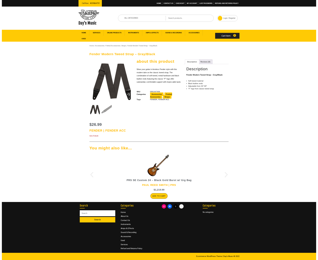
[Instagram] (164, 206)
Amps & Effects (152, 33)
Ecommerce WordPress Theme (209, 256)
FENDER (153, 99)
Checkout (180, 3)
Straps (123, 46)
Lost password (205, 3)
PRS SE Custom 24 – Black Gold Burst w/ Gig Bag (159, 180)
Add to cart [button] (159, 196)
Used (84, 39)
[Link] (181, 206)
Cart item (226, 35)
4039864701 (94, 2)
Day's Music (88, 23)
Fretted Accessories (113, 46)
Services (96, 33)
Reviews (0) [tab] (205, 62)
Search (208, 18)
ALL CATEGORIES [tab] (131, 18)
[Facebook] (170, 206)
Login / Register (226, 17)
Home (159, 3)
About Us (124, 216)
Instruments (133, 33)
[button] (91, 174)
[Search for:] (97, 213)
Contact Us (168, 3)
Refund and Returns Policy (226, 3)
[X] (175, 206)
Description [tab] (192, 62)
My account (192, 3)
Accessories (194, 33)
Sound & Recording (173, 33)
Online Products (114, 33)
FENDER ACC (163, 99)
